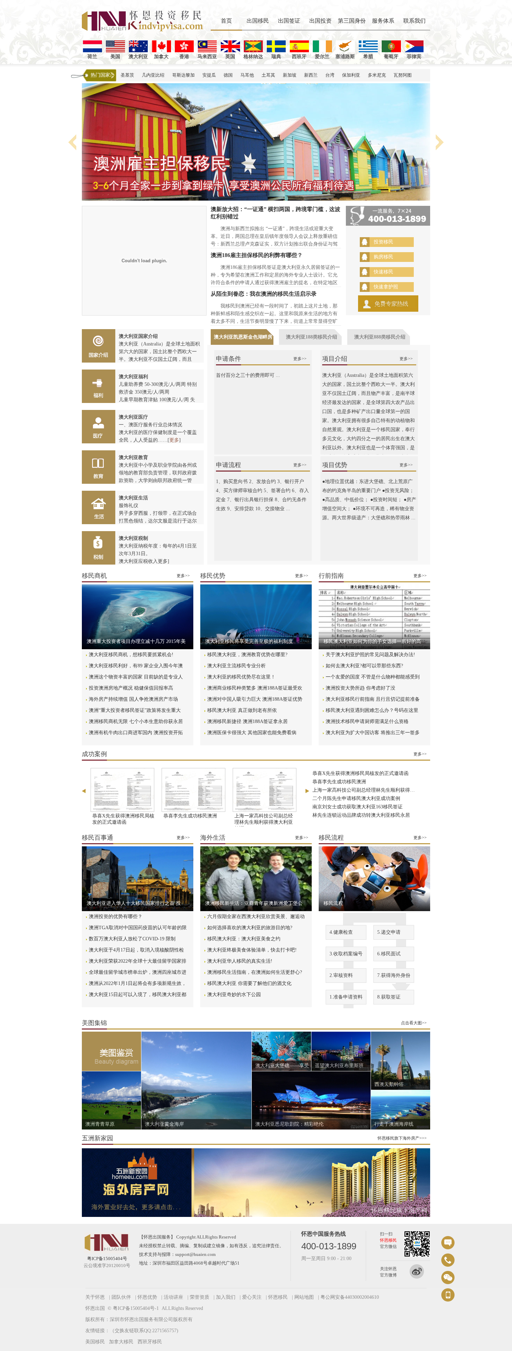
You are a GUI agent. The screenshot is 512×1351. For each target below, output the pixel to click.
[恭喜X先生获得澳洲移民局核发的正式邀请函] (122, 790)
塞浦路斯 (345, 56)
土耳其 (268, 75)
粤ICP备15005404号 (107, 1258)
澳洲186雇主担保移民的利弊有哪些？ (257, 255)
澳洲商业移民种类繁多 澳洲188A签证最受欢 (254, 688)
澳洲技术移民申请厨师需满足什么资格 (367, 721)
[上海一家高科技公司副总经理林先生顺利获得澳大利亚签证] (264, 790)
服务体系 (383, 21)
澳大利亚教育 (133, 457)
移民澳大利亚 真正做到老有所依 (242, 710)
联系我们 (414, 21)
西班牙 (299, 56)
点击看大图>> (414, 1022)
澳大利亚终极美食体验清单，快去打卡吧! (252, 950)
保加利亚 (351, 75)
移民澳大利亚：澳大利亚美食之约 (243, 938)
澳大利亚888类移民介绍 (379, 337)
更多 (174, 440)
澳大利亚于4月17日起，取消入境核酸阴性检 (136, 950)
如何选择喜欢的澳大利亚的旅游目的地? (249, 927)
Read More (137, 619)
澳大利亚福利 (133, 376)
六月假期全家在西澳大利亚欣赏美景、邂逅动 (256, 916)
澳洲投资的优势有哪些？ (115, 916)
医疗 (98, 426)
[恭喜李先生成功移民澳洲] (193, 790)
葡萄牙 (391, 56)
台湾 (329, 75)
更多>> (300, 358)
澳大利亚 (138, 56)
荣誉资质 (199, 1297)
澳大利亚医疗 (133, 417)
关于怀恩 (95, 1297)
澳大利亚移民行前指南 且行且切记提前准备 (373, 699)
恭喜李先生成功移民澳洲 (190, 815)
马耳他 (247, 75)
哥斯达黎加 (183, 75)
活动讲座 (173, 1297)
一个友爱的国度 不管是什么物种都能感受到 (373, 677)
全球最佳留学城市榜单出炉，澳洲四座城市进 (137, 972)
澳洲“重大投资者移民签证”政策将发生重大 (135, 710)
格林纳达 (253, 56)
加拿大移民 (121, 1341)
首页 (226, 21)
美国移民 (95, 1341)
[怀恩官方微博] (420, 1271)
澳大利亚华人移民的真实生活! (239, 961)
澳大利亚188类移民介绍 (311, 337)
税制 (98, 548)
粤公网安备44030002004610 (349, 1297)
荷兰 (92, 56)
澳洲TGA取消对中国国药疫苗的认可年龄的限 (138, 927)
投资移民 (383, 241)
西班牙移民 (150, 1341)
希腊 (368, 56)
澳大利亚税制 (133, 538)
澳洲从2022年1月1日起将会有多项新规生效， (137, 983)
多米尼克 (377, 75)
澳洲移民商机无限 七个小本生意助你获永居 (136, 721)
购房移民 (383, 256)
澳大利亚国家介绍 (138, 336)
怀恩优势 (147, 1297)
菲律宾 (414, 56)
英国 (230, 56)
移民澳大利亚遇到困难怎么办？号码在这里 (372, 710)
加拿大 (161, 56)
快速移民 (383, 271)
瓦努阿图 (403, 75)
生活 (98, 507)
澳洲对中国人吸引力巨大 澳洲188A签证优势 (254, 699)
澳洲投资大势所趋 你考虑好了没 (360, 688)
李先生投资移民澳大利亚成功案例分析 (353, 813)
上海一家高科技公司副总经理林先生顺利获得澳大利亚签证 (263, 822)
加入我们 (225, 1297)
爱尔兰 (322, 56)
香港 (184, 56)
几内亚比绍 (153, 75)
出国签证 (289, 21)
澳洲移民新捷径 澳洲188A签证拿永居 (247, 721)
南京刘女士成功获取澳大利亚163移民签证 (357, 788)
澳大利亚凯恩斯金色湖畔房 (243, 337)
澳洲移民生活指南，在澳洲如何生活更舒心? (254, 972)
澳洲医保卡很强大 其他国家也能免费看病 (251, 732)
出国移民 (258, 21)
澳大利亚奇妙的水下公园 (234, 994)
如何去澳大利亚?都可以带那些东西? (364, 665)
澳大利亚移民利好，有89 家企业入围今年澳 (136, 665)
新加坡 (289, 75)
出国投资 (320, 21)
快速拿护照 (386, 286)
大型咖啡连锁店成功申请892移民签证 (352, 804)
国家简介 (98, 346)
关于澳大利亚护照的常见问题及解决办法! (370, 654)
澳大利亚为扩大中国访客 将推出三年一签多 (373, 732)
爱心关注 (252, 1297)
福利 (98, 386)
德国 (228, 75)
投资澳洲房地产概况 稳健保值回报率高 (131, 688)
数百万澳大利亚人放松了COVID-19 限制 (132, 938)
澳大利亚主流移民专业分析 (236, 665)
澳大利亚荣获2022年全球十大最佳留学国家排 (137, 961)
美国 (115, 56)
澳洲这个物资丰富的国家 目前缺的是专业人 (136, 677)
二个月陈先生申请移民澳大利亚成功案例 (356, 779)
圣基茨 (127, 75)
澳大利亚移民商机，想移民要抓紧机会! (131, 654)
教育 (98, 467)
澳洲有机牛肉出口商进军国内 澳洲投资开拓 (136, 732)
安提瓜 (209, 75)
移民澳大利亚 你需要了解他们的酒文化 (249, 983)
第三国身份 (352, 21)
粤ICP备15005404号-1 (136, 1308)
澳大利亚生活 (133, 497)
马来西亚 (207, 56)
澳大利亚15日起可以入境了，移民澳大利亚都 (137, 994)
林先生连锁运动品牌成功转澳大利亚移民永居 (361, 796)
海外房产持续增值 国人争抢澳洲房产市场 (133, 699)
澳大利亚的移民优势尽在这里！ (241, 677)
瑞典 (276, 56)
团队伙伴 (121, 1297)
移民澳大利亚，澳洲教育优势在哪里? (247, 654)
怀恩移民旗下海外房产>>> (402, 1138)
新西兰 (311, 75)
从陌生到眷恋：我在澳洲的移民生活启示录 (264, 294)
